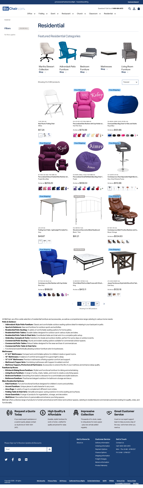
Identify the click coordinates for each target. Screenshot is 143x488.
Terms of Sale (131, 481)
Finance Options (101, 452)
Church (80, 14)
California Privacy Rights (77, 481)
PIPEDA (111, 481)
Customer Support (133, 2)
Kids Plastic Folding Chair (46, 123)
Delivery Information (102, 443)
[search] (129, 8)
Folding (41, 14)
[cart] (138, 10)
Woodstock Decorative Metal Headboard (86, 230)
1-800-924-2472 (117, 8)
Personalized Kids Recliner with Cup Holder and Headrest (88, 123)
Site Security (41, 481)
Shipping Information (102, 456)
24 (97, 304)
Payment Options (101, 449)
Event (53, 14)
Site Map (136, 483)
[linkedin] (26, 460)
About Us (80, 443)
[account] (134, 8)
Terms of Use (121, 481)
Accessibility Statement (122, 483)
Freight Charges (101, 459)
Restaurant (66, 14)
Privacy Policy (52, 481)
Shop (41, 72)
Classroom (93, 14)
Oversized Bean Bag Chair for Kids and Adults (122, 123)
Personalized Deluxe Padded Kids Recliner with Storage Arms (53, 177)
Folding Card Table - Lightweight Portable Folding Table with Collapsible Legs (53, 230)
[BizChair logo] (14, 9)
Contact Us (120, 443)
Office (29, 14)
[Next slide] (102, 135)
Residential (108, 14)
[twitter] (6, 460)
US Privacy (63, 481)
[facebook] (12, 460)
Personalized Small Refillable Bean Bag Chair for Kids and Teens (88, 177)
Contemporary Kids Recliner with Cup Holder (52, 283)
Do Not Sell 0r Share (93, 481)
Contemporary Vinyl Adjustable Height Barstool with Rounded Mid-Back (123, 177)
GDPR (104, 481)
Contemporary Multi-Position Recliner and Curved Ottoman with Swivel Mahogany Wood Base (123, 230)
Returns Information (102, 462)
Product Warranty (101, 465)
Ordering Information (102, 446)
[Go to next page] (104, 303)
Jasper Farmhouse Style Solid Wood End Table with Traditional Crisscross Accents (123, 283)
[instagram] (19, 460)
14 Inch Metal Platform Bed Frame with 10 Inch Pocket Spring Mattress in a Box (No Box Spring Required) (88, 283)
